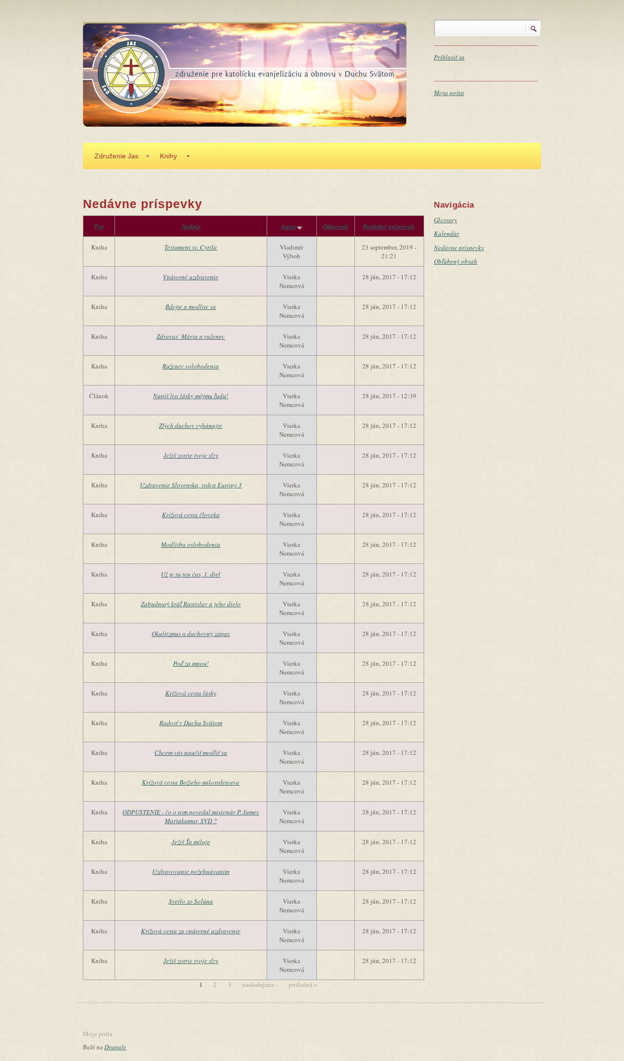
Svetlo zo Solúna (191, 901)
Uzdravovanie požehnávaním (190, 871)
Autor (288, 226)
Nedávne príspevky (459, 247)
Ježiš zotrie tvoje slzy (190, 455)
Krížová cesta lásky (190, 693)
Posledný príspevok (389, 226)
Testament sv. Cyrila (190, 247)
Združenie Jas (116, 156)
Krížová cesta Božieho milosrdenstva (190, 782)
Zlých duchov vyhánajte (190, 425)
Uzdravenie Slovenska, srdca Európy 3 (191, 485)
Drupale (115, 1046)
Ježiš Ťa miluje (191, 841)
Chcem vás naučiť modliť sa (191, 752)
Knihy (168, 156)
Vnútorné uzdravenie (190, 276)
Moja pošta (449, 92)
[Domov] (245, 73)
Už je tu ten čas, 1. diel (190, 574)
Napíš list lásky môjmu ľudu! (190, 395)
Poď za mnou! (191, 663)
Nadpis (190, 226)
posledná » (303, 984)
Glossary (445, 219)
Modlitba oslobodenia (190, 544)
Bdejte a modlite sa (190, 306)
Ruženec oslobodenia (190, 366)
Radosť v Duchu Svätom (190, 722)
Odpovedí (336, 226)
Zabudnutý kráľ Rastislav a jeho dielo (191, 603)
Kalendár (446, 233)
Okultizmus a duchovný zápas (191, 633)
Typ (99, 226)
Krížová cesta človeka (191, 514)
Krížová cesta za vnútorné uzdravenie (190, 930)
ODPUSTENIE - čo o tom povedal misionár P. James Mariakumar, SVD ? (190, 816)
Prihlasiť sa (449, 57)
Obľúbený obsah (455, 261)
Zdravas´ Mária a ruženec (190, 336)
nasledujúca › (259, 984)
